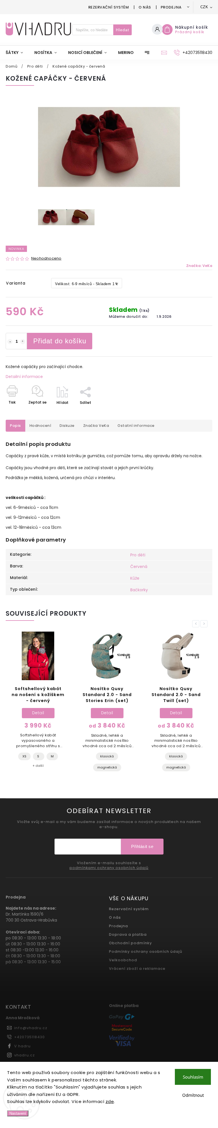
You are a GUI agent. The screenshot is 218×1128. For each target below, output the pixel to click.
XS (24, 756)
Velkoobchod (123, 960)
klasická (107, 756)
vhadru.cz (24, 1055)
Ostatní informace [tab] (136, 425)
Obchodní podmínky (130, 943)
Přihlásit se (142, 846)
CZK (204, 7)
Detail (38, 713)
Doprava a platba (128, 934)
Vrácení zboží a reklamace (137, 968)
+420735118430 (29, 1037)
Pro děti (137, 555)
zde (110, 1101)
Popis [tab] (15, 425)
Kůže (134, 578)
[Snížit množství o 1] (9, 341)
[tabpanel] (38, 703)
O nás (145, 7)
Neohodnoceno (46, 258)
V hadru (22, 1046)
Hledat (122, 30)
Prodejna (171, 7)
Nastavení (17, 1113)
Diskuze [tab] (67, 425)
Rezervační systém (108, 7)
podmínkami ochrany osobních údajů (109, 868)
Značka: (199, 265)
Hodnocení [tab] (40, 425)
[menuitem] (17, 52)
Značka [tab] (96, 425)
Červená (138, 566)
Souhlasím (193, 1077)
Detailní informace (24, 376)
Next (204, 624)
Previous (196, 624)
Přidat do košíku (59, 341)
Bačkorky (139, 590)
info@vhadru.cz (30, 1027)
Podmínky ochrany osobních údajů (145, 951)
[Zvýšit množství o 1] (22, 341)
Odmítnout (193, 1095)
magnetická (107, 767)
